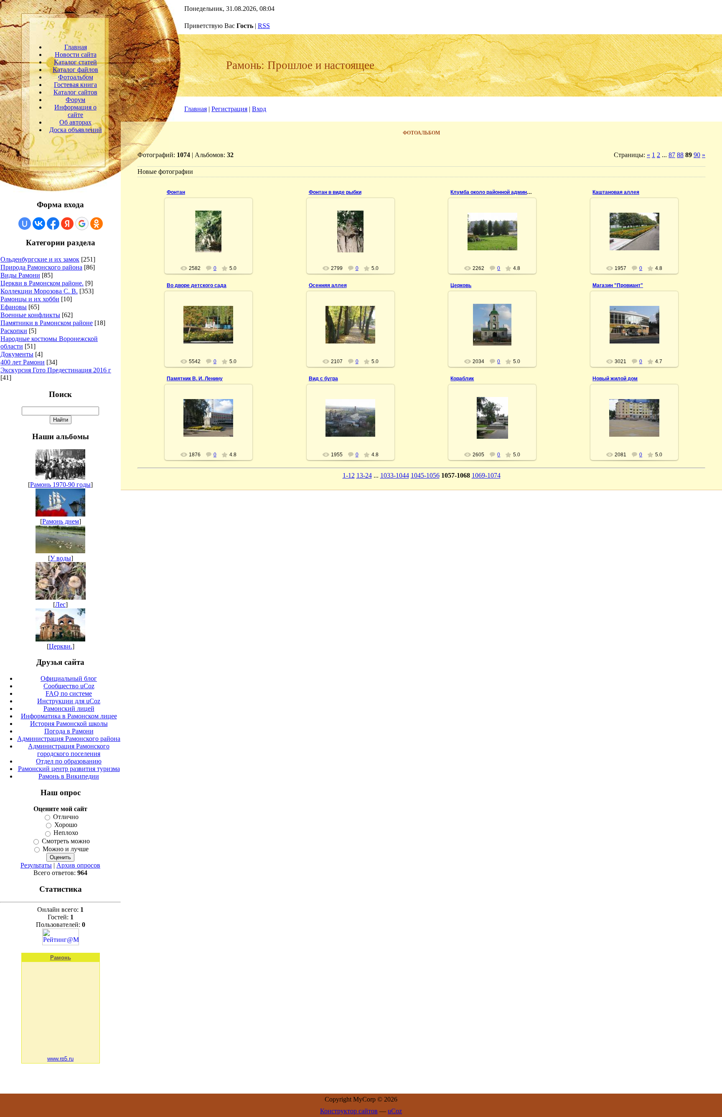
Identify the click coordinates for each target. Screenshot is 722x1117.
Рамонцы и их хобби (29, 299)
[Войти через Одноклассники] (96, 223)
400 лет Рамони (22, 362)
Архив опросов (78, 865)
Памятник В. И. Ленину (195, 379)
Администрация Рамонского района (68, 738)
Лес (60, 604)
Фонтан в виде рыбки (335, 192)
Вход (259, 108)
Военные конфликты (30, 314)
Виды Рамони (20, 275)
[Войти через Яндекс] (67, 223)
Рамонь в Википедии (68, 776)
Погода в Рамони (69, 731)
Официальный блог (69, 678)
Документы (16, 354)
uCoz (395, 1110)
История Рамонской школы (69, 723)
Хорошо (65, 824)
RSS (264, 25)
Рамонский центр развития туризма (69, 768)
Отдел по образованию (69, 761)
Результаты (36, 865)
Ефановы (13, 306)
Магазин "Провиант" (617, 285)
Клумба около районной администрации (500, 192)
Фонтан (176, 192)
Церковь (460, 285)
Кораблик (462, 379)
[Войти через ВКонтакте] (39, 223)
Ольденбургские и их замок (39, 259)
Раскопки (13, 330)
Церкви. (60, 646)
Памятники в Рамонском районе (46, 322)
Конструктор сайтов (349, 1110)
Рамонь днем (60, 521)
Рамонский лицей (68, 708)
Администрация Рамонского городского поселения (68, 750)
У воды (60, 558)
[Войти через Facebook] (53, 223)
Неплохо (65, 833)
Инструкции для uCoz (68, 701)
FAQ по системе (69, 693)
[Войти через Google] (82, 223)
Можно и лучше (66, 848)
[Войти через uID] (24, 223)
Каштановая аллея (615, 192)
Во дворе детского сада (196, 285)
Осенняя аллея (328, 285)
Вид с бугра (323, 379)
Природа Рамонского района (41, 267)
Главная (195, 108)
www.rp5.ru (60, 1059)
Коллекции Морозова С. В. (39, 291)
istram (212, 238)
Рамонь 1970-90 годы (60, 484)
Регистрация (229, 108)
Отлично (66, 816)
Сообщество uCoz (68, 686)
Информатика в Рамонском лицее (69, 716)
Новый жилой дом (615, 379)
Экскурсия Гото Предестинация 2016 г (55, 370)
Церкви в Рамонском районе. (42, 283)
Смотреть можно (66, 841)
